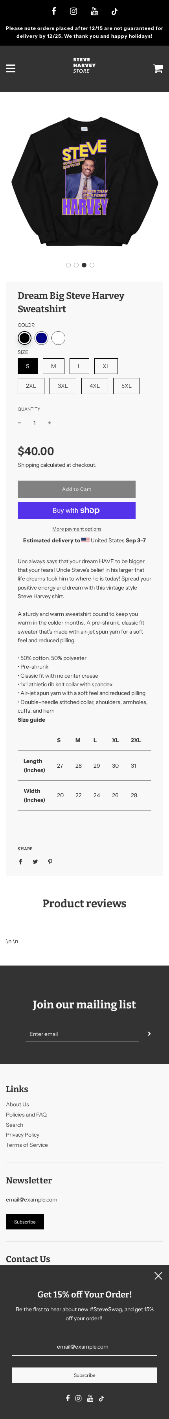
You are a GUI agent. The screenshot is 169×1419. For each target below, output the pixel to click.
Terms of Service (27, 1144)
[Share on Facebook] (23, 861)
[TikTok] (115, 12)
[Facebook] (53, 12)
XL (106, 366)
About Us (17, 1104)
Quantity (29, 409)
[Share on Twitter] (35, 861)
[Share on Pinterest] (50, 861)
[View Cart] (158, 69)
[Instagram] (73, 12)
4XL (95, 385)
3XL (63, 385)
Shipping (28, 464)
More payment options (76, 529)
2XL (31, 385)
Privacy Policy (22, 1134)
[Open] (11, 69)
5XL (126, 385)
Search (14, 1124)
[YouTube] (94, 12)
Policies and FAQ (26, 1114)
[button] (68, 265)
